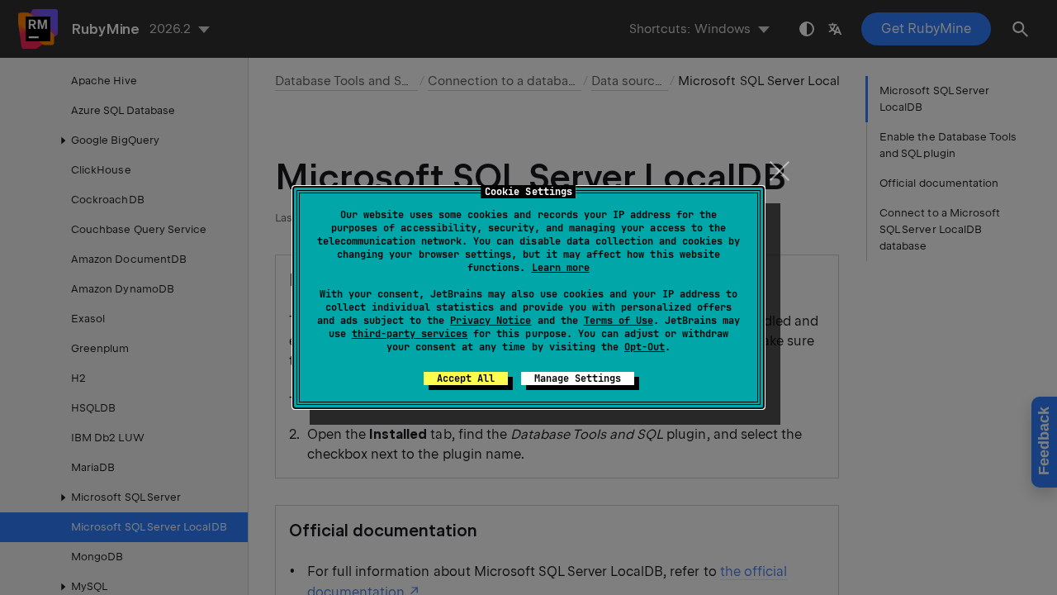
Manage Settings (577, 378)
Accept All (466, 378)
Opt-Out (644, 347)
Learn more (561, 267)
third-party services (409, 333)
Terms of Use (618, 320)
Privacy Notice (490, 320)
